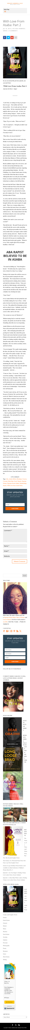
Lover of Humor (7, 619)
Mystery (5, 931)
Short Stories (6, 957)
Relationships (23, 483)
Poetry (4, 948)
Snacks (5, 485)
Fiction (15, 28)
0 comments (13, 30)
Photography (6, 945)
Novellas (5, 937)
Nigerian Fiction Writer (10, 617)
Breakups (19, 479)
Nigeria (19, 481)
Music (4, 929)
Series (5, 30)
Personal (5, 943)
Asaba (10, 479)
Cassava (24, 479)
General (5, 923)
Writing (5, 959)
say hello (5, 622)
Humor (5, 926)
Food (15, 481)
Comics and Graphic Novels (10, 915)
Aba (7, 479)
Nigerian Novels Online (13, 483)
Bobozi (14, 479)
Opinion (5, 940)
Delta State (11, 481)
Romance (22, 28)
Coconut (5, 481)
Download (10, 1002)
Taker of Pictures (20, 617)
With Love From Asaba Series (14, 485)
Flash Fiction (6, 920)
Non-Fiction (6, 934)
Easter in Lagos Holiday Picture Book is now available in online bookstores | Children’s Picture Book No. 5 (14, 868)
